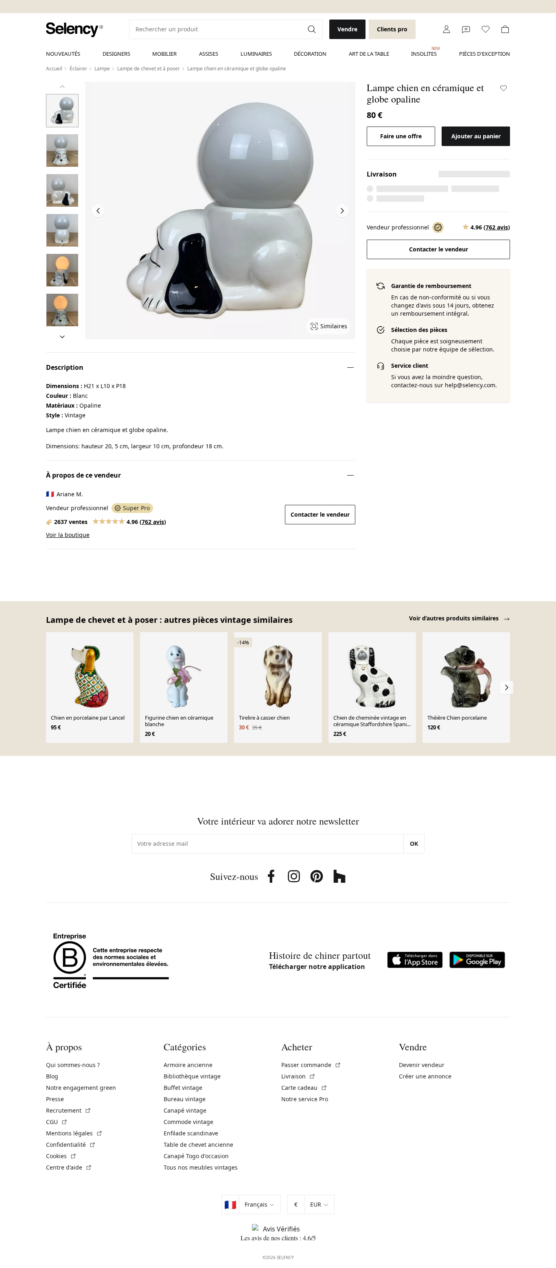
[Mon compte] (446, 29)
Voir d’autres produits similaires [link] (454, 618)
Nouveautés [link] (63, 53)
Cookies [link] (61, 1156)
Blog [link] (52, 1076)
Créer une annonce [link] (425, 1076)
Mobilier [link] (164, 53)
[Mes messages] (466, 29)
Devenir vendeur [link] (421, 1065)
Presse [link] (55, 1099)
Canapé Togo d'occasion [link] (196, 1156)
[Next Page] (342, 210)
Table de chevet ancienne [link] (198, 1144)
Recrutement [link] (68, 1110)
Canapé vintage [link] (185, 1110)
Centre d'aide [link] (69, 1167)
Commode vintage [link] (188, 1122)
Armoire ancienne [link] (188, 1065)
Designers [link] (116, 53)
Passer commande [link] (311, 1065)
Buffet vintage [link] (183, 1087)
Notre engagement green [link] (81, 1087)
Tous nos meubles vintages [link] (201, 1167)
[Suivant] (62, 337)
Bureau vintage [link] (185, 1099)
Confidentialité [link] (71, 1144)
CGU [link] (57, 1122)
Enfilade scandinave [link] (191, 1133)
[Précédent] (62, 87)
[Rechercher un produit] (312, 29)
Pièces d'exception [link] (484, 53)
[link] (74, 29)
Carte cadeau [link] (304, 1087)
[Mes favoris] (485, 29)
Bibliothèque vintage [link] (192, 1076)
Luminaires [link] (256, 53)
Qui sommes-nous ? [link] (73, 1065)
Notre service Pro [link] (304, 1099)
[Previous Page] (98, 210)
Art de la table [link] (369, 53)
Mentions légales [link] (74, 1133)
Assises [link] (208, 53)
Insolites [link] (424, 51)
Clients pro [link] (392, 29)
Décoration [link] (310, 53)
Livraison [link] (298, 1076)
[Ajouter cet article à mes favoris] (503, 88)
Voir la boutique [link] (68, 535)
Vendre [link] (347, 29)
